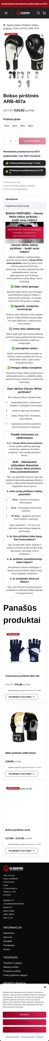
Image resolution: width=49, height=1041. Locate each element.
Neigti (24, 1022)
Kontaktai (39, 1037)
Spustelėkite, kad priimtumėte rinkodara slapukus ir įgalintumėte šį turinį (24, 232)
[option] (6, 126)
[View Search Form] (38, 13)
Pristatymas (9, 945)
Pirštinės (31, 186)
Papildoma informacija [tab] (17, 206)
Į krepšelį (32, 141)
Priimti (24, 1015)
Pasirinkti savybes (20, 697)
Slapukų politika (11, 967)
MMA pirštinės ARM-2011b (20, 753)
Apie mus (7, 937)
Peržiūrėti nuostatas (24, 1029)
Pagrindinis (8, 933)
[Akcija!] (24, 651)
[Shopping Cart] (44, 13)
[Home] (4, 25)
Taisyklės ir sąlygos (12, 963)
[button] (45, 987)
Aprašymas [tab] (12, 199)
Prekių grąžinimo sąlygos (15, 975)
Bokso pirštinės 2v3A (17, 830)
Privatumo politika (12, 1037)
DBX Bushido (22, 189)
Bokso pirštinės (20, 186)
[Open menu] (6, 13)
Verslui (6, 949)
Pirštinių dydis (11, 119)
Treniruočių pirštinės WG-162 (22, 676)
